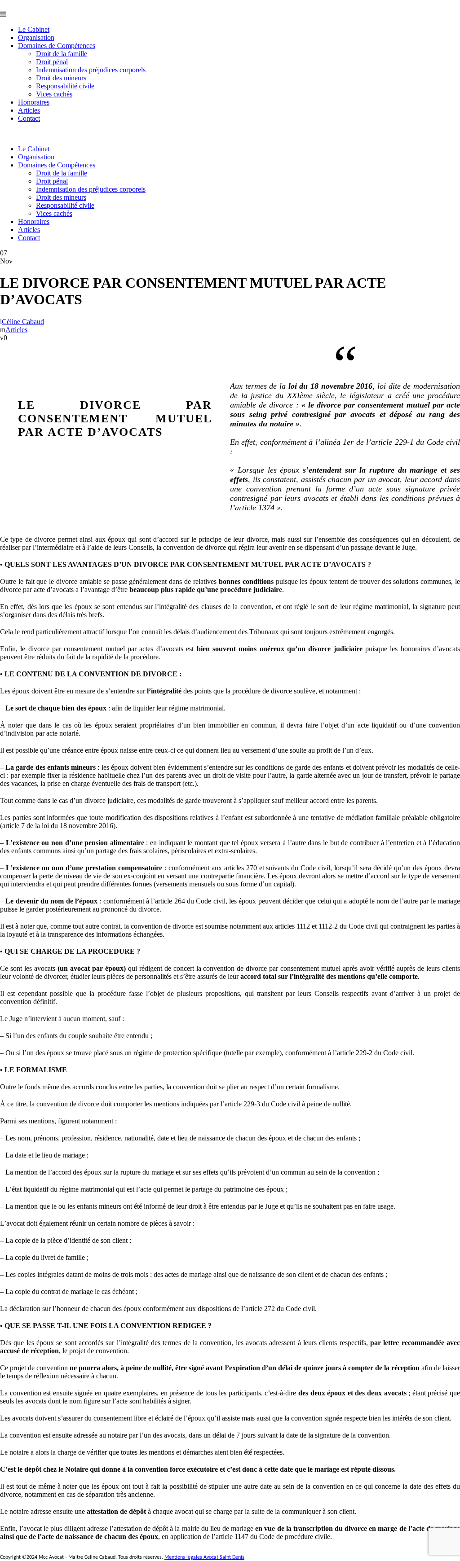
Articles (29, 110)
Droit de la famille (61, 53)
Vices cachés (54, 94)
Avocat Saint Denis (223, 1557)
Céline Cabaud (23, 321)
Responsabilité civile (65, 86)
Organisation (36, 37)
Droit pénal (52, 62)
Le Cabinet (33, 29)
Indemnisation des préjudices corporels (91, 70)
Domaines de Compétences (56, 45)
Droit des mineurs (61, 78)
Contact (29, 118)
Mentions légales (183, 1557)
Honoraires (33, 102)
